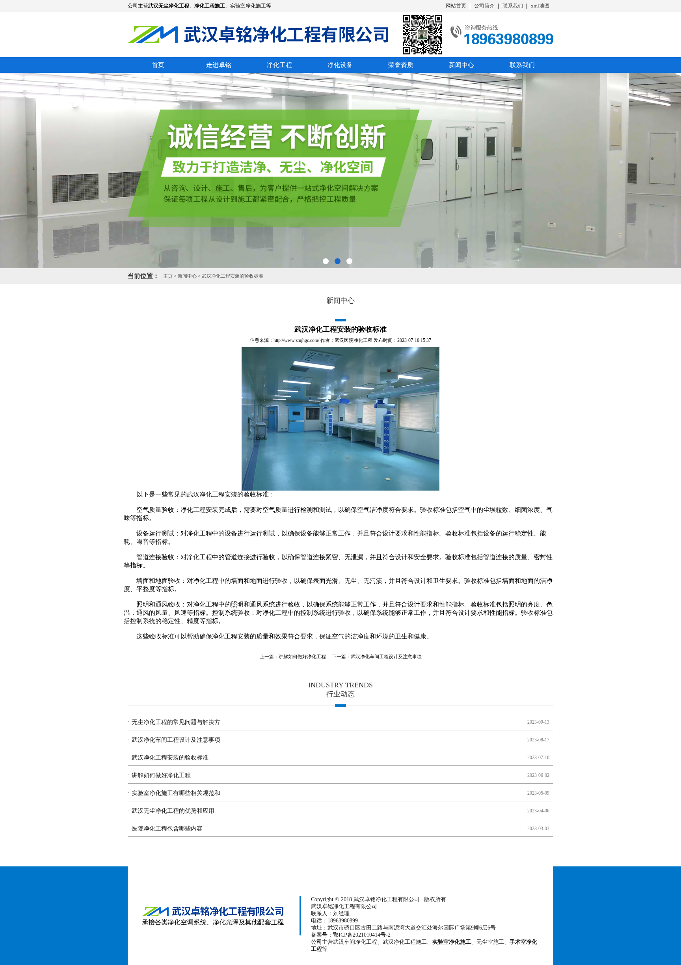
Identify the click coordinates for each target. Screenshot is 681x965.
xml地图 (540, 6)
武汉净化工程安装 (212, 494)
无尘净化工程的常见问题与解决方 (176, 722)
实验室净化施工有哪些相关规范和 (176, 793)
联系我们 (512, 6)
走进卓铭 (218, 65)
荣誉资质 (400, 65)
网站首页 (456, 6)
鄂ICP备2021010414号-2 (362, 935)
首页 (158, 65)
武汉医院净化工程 (353, 340)
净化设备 (340, 65)
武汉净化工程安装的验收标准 (232, 276)
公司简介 (484, 6)
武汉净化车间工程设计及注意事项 (386, 656)
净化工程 (279, 65)
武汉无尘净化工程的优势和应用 (173, 811)
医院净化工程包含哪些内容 (167, 828)
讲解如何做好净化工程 (302, 656)
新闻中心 (461, 65)
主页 (168, 276)
